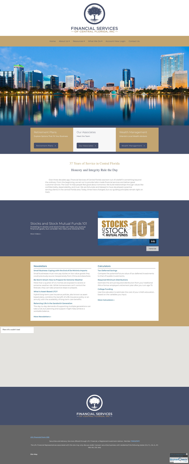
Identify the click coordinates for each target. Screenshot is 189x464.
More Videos (35, 234)
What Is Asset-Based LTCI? (46, 292)
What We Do (94, 41)
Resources (78, 41)
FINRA (133, 441)
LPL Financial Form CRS (39, 437)
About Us (63, 41)
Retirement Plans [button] (45, 146)
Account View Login (115, 41)
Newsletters (40, 266)
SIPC (138, 441)
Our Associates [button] (86, 146)
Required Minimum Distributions (113, 280)
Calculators (104, 266)
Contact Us (134, 41)
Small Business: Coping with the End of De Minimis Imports (60, 271)
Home (53, 41)
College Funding (105, 289)
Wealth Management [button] (132, 146)
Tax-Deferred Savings (107, 271)
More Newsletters (42, 317)
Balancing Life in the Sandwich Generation (53, 303)
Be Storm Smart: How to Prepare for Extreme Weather (58, 280)
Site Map (33, 454)
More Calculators (106, 300)
